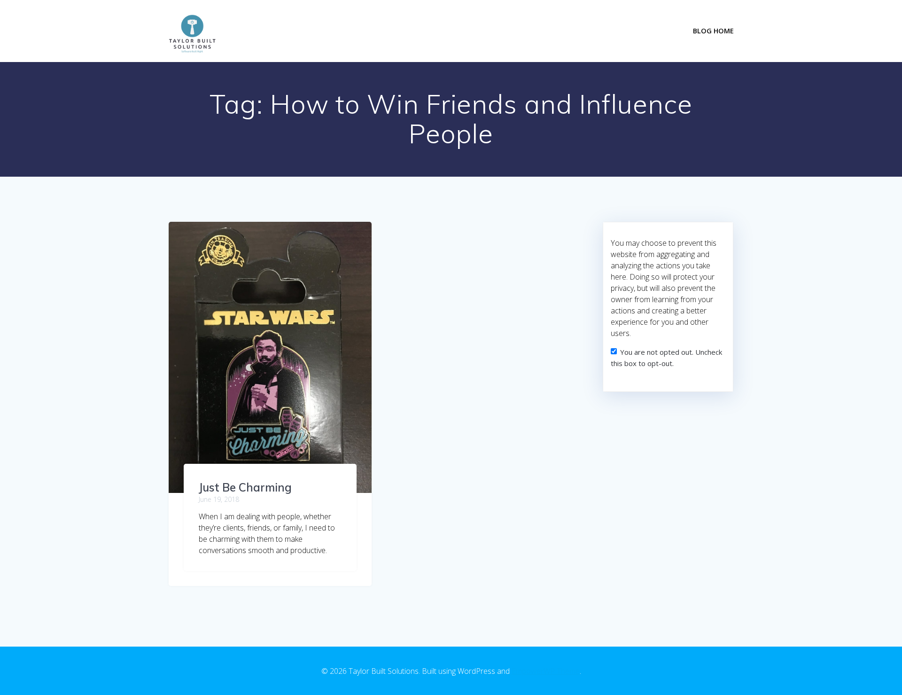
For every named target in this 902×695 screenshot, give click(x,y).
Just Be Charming (245, 487)
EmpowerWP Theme (546, 671)
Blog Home (713, 30)
